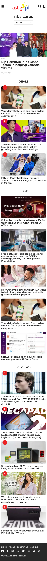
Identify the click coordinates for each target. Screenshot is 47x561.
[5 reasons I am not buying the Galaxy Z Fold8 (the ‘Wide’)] (23, 517)
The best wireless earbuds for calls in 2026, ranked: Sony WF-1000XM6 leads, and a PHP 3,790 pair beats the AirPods (23, 400)
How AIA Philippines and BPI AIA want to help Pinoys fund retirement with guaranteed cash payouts (23, 292)
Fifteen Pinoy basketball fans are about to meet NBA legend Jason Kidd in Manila (23, 180)
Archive (34, 547)
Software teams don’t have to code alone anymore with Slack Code (21, 358)
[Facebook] (7, 551)
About (12, 547)
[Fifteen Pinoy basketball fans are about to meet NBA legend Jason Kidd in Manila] (23, 164)
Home (4, 547)
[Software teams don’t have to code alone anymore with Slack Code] (23, 343)
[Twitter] (23, 551)
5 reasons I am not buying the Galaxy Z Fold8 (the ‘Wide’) (22, 532)
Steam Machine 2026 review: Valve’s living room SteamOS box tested (21, 467)
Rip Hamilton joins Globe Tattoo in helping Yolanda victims (20, 65)
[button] (2, 6)
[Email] (2, 551)
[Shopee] (34, 551)
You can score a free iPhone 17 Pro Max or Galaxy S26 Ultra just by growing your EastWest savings (21, 147)
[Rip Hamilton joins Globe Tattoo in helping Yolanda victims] (23, 45)
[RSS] (39, 551)
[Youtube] (29, 551)
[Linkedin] (18, 551)
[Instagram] (13, 551)
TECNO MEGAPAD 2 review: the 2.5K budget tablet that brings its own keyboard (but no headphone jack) (22, 435)
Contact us (22, 547)
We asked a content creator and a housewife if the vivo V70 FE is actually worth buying (20, 499)
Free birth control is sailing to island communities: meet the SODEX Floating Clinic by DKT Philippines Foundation (22, 257)
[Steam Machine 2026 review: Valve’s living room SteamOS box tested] (23, 452)
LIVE (3, 59)
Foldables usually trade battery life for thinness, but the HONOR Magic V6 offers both (23, 223)
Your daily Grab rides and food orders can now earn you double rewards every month (22, 113)
